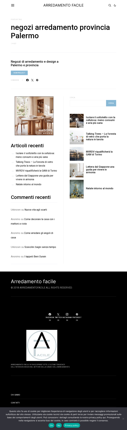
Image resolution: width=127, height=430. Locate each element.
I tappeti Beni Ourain (35, 256)
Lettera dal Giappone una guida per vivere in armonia (34, 177)
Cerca (72, 97)
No (58, 425)
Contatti (15, 403)
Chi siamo (15, 395)
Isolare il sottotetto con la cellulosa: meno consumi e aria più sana (35, 155)
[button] (115, 5)
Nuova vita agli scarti (35, 209)
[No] (123, 418)
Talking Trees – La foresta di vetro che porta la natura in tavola (34, 163)
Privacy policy (72, 425)
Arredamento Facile (63, 5)
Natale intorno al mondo (28, 184)
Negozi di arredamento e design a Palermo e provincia (35, 63)
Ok (51, 425)
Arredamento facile (33, 281)
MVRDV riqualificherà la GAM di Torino (36, 170)
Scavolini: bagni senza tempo (40, 247)
